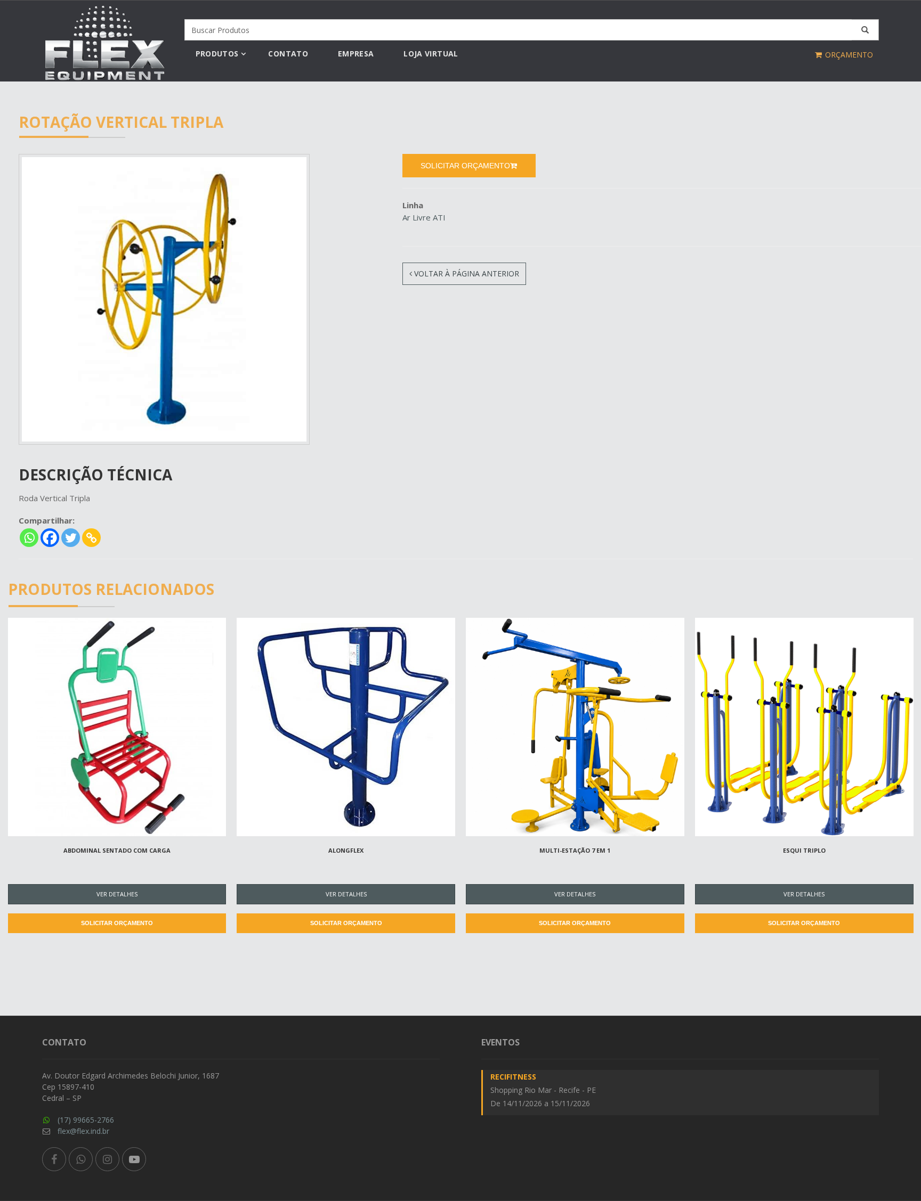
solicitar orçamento (465, 165)
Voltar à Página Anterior (465, 273)
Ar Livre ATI (424, 217)
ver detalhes (117, 894)
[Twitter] (70, 537)
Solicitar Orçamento (117, 923)
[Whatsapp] (29, 537)
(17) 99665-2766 (86, 1120)
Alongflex (345, 850)
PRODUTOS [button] (217, 53)
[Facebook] (50, 537)
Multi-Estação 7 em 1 (574, 850)
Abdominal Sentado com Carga (117, 850)
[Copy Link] (91, 537)
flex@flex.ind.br (83, 1131)
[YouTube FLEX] (134, 1159)
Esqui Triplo (804, 850)
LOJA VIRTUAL (430, 53)
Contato (288, 53)
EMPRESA (356, 53)
